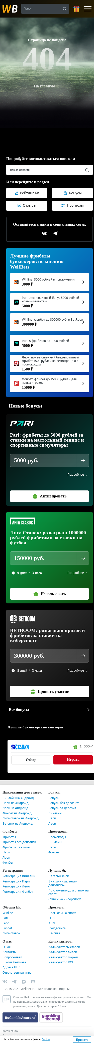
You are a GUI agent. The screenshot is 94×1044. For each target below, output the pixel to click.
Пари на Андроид (16, 798)
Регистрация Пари (16, 876)
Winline (8, 907)
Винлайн (54, 808)
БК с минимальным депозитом (62, 878)
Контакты (9, 947)
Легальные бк (58, 871)
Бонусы (53, 793)
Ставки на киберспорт (64, 894)
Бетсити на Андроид (18, 818)
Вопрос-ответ (12, 952)
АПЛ (51, 918)
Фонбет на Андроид (17, 808)
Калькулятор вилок (62, 947)
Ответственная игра (17, 967)
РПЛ (51, 913)
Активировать (53, 491)
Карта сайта (10, 1025)
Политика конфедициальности (22, 1034)
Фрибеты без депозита (19, 837)
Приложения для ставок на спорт (68, 887)
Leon (6, 918)
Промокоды (57, 832)
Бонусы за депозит (62, 803)
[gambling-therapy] (51, 1012)
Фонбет (8, 857)
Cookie (46, 1039)
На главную (45, 86)
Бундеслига (57, 923)
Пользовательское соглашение (22, 1030)
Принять (82, 1039)
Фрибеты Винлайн (16, 842)
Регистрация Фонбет (18, 886)
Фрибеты (9, 832)
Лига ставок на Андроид (21, 813)
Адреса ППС (11, 962)
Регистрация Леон (16, 881)
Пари (52, 813)
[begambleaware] (21, 1012)
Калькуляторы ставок (64, 942)
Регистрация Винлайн (19, 871)
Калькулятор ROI (60, 957)
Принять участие (53, 686)
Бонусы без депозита (63, 798)
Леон (52, 818)
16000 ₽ (86, 741)
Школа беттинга (14, 957)
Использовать (53, 588)
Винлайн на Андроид (18, 793)
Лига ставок (11, 928)
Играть (73, 754)
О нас (7, 942)
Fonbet (7, 923)
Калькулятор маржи (63, 952)
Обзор (31, 754)
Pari (5, 913)
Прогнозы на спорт (62, 907)
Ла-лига (54, 928)
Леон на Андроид (15, 803)
